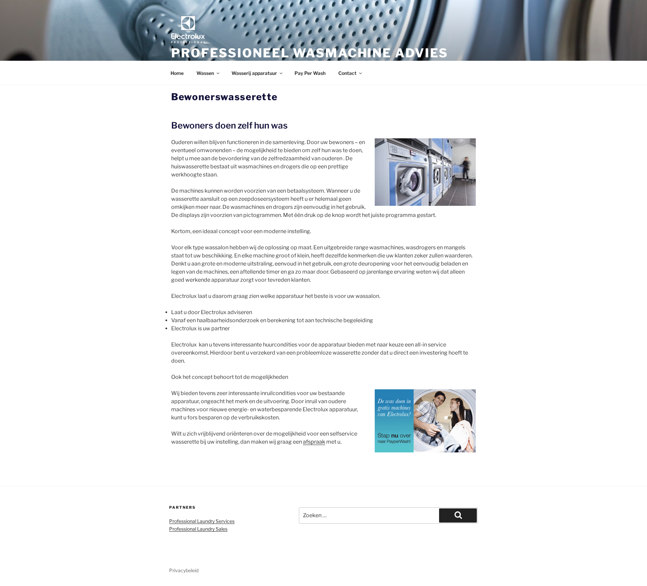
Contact (347, 73)
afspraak (314, 442)
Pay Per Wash (310, 73)
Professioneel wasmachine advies (309, 53)
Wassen (205, 73)
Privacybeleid (183, 570)
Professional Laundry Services (202, 521)
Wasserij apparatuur (254, 73)
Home (177, 73)
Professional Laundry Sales (198, 529)
